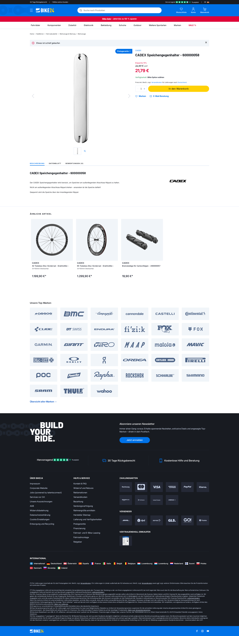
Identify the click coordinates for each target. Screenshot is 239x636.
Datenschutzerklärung (40, 515)
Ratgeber (77, 542)
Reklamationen (80, 492)
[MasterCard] (141, 487)
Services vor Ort (37, 497)
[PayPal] (187, 487)
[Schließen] (206, 42)
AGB (32, 506)
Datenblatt (55, 163)
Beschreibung (37, 163)
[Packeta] (203, 520)
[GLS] (172, 520)
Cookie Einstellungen (39, 519)
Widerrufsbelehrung (39, 510)
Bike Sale (106, 19)
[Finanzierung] (156, 500)
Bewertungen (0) (75, 163)
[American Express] (172, 487)
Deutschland (182, 82)
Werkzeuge (82, 34)
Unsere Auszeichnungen (41, 501)
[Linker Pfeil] (78, 239)
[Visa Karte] (156, 487)
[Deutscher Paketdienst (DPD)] (141, 520)
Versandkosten (80, 497)
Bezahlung (78, 501)
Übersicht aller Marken (42, 401)
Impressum (35, 483)
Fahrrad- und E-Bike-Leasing (86, 533)
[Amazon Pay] (126, 500)
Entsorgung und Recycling (42, 524)
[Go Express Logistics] (187, 520)
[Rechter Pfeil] (115, 239)
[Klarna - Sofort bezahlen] (203, 487)
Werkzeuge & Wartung (67, 34)
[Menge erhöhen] (144, 89)
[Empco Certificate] (126, 541)
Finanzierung (79, 528)
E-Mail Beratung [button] (161, 96)
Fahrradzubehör (51, 34)
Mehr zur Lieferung (61, 604)
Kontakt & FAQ (80, 483)
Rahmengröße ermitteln (84, 510)
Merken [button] (142, 96)
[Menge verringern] (138, 89)
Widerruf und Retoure (83, 488)
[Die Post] (156, 520)
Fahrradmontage (81, 537)
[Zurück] (33, 96)
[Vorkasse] (141, 500)
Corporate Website (38, 488)
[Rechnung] (126, 487)
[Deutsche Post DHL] (126, 520)
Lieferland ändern (98, 592)
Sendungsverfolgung (83, 506)
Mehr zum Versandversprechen (139, 610)
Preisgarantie (79, 524)
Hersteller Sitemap (81, 515)
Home (32, 34)
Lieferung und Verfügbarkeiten (87, 519)
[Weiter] (129, 96)
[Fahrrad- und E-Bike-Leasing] (172, 500)
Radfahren (40, 34)
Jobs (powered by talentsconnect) (46, 492)
